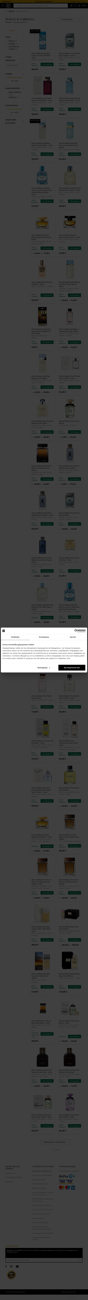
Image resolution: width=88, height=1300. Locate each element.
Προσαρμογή (42, 667)
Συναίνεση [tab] (15, 637)
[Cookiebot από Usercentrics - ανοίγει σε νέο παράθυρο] (76, 630)
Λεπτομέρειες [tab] (44, 637)
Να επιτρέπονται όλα (72, 667)
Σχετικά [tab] (73, 637)
